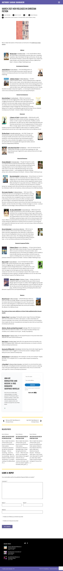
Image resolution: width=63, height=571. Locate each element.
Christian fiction (7, 17)
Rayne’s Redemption (6, 229)
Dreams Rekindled (6, 162)
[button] (12, 408)
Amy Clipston (14, 69)
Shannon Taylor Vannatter (16, 364)
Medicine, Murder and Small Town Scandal (12, 328)
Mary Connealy (14, 298)
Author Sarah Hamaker (7, 568)
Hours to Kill (5, 262)
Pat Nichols (18, 349)
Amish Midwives (6, 69)
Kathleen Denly (24, 176)
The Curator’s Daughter (7, 192)
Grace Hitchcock (26, 209)
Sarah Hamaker (7, 15)
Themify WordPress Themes (55, 568)
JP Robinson (23, 147)
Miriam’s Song (13, 53)
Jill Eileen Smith (21, 53)
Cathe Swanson (14, 356)
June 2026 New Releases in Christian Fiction (36, 437)
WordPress (46, 568)
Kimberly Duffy (23, 117)
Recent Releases (34, 15)
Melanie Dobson (18, 192)
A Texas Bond (5, 364)
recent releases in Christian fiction (18, 17)
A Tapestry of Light (14, 117)
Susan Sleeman (13, 261)
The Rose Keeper (6, 133)
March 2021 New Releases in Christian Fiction (19, 10)
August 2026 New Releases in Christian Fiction (8, 437)
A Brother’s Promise (14, 79)
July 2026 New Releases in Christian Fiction (22, 437)
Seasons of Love (5, 317)
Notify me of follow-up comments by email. (13, 516)
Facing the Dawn (6, 98)
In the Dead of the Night (13, 147)
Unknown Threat (14, 247)
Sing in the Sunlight (14, 176)
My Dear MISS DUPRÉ (15, 210)
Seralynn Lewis (12, 341)
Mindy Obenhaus (24, 78)
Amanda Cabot (15, 162)
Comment (4, 481)
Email (24, 502)
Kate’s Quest (5, 341)
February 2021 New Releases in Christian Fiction (13, 421)
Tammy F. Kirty (14, 335)
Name (3, 502)
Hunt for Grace (5, 335)
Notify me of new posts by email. (10, 520)
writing (33, 17)
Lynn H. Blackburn (23, 247)
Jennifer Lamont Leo (15, 133)
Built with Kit (32, 392)
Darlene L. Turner (24, 279)
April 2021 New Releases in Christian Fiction (33, 421)
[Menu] (59, 2)
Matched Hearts (5, 356)
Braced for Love (5, 298)
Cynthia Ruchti (14, 98)
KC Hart (26, 328)
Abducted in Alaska (14, 279)
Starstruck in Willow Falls (8, 349)
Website (4, 509)
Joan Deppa (13, 317)
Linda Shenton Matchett (18, 229)
